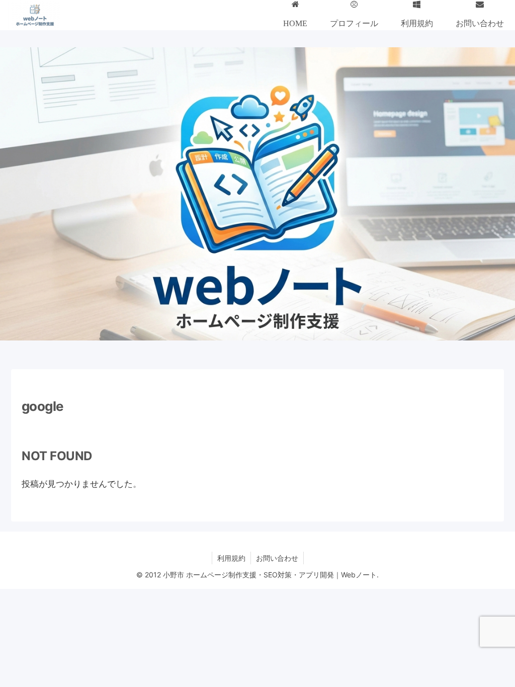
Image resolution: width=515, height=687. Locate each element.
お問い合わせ (277, 558)
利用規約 (231, 558)
